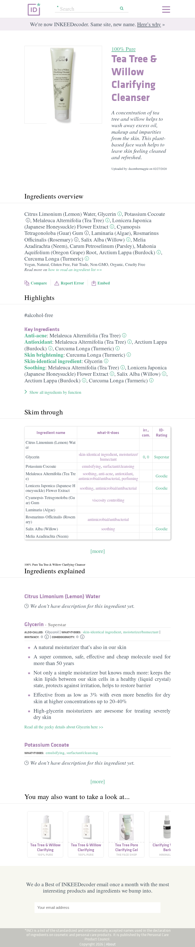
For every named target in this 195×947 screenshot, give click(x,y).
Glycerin (107, 213)
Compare (39, 283)
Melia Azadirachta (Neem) (47, 536)
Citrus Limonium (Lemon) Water (59, 213)
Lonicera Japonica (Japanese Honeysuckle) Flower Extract (87, 223)
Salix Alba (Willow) (103, 239)
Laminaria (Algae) (111, 232)
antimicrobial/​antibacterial (99, 478)
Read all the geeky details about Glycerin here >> (63, 726)
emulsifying (91, 466)
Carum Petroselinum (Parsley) (102, 245)
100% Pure (123, 48)
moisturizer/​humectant (119, 457)
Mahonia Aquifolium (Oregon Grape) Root (90, 249)
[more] (97, 550)
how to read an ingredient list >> (75, 269)
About (111, 944)
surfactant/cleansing (82, 752)
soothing (89, 473)
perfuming (130, 478)
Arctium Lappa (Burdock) (127, 252)
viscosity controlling (108, 500)
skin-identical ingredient (98, 454)
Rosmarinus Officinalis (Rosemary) (50, 519)
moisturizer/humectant (140, 631)
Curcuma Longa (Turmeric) (53, 258)
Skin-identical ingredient (53, 361)
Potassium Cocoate (144, 213)
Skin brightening (43, 354)
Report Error (72, 283)
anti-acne (106, 473)
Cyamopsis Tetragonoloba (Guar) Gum (82, 229)
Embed (104, 283)
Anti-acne (35, 335)
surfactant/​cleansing (118, 466)
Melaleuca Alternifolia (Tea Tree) (68, 220)
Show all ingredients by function (55, 392)
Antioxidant (38, 341)
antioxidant (124, 473)
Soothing (34, 367)
